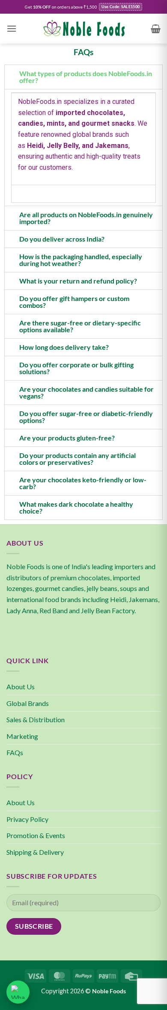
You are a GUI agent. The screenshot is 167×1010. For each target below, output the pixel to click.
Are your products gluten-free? (67, 438)
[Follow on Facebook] (14, 632)
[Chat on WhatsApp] (18, 992)
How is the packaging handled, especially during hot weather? (80, 259)
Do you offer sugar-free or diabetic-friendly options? (86, 416)
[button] (11, 28)
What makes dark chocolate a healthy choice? (76, 507)
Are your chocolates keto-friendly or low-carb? (82, 482)
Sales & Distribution (35, 719)
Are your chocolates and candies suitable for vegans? (86, 392)
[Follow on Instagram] (30, 632)
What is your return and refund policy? (78, 281)
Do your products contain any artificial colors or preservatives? (77, 458)
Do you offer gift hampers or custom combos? (74, 301)
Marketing (22, 736)
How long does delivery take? (64, 347)
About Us (20, 686)
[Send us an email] (45, 632)
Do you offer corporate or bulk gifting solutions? (76, 367)
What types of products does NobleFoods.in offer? (85, 76)
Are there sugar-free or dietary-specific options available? (80, 326)
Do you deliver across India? (61, 239)
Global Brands (27, 703)
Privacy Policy (27, 819)
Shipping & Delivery (35, 852)
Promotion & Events (35, 835)
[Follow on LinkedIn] (61, 632)
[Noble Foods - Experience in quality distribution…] (83, 29)
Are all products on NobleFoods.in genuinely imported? (86, 217)
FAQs (14, 752)
